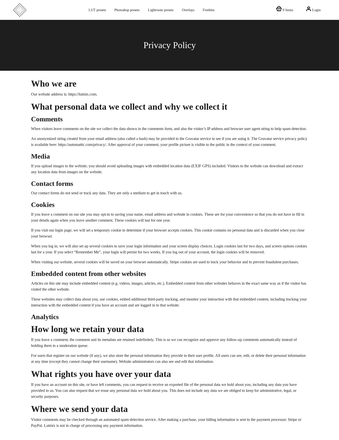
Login (316, 10)
